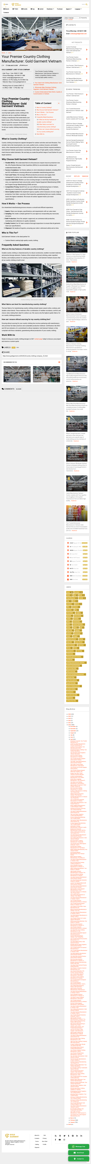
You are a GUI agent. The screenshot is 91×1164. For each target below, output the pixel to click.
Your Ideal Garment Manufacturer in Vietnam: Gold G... (78, 898)
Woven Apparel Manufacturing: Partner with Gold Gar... (77, 1021)
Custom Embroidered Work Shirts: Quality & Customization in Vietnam (47, 93)
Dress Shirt (70, 612)
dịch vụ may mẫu (71, 668)
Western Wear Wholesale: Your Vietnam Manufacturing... (77, 1080)
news (9, 52)
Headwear (50, 9)
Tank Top (69, 630)
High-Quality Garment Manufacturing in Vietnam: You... (78, 872)
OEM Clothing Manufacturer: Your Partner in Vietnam (78, 869)
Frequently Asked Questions (45, 117)
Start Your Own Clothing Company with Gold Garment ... (78, 1042)
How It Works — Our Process (45, 112)
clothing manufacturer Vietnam (75, 662)
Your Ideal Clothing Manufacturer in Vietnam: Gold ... (78, 860)
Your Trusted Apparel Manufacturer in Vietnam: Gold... (78, 951)
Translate (70, 19)
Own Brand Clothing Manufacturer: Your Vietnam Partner (45, 377)
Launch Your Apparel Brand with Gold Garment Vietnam (78, 883)
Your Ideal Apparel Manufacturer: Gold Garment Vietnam (78, 835)
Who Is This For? (42, 115)
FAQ (45, 1135)
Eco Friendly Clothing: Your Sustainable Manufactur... (77, 1109)
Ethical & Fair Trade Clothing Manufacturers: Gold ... (77, 1074)
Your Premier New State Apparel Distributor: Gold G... (78, 844)
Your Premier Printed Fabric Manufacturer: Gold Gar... (77, 1053)
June (71, 737)
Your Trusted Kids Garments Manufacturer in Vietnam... (77, 800)
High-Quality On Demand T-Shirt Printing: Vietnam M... (78, 785)
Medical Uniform (71, 639)
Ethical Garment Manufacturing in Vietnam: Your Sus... (78, 910)
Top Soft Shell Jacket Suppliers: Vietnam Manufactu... (78, 753)
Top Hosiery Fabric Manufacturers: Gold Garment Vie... (78, 821)
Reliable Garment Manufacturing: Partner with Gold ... (78, 963)
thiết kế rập (70, 697)
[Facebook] (55, 1140)
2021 (69, 722)
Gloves (68, 648)
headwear (77, 633)
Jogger (75, 636)
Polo (80, 595)
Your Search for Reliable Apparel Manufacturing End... (78, 933)
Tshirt (68, 595)
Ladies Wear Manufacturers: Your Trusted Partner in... (78, 803)
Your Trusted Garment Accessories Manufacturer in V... (78, 939)
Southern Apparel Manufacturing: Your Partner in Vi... (78, 1062)
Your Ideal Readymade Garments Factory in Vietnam (78, 880)
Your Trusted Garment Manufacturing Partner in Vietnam (78, 901)
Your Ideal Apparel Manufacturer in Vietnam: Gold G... (78, 916)
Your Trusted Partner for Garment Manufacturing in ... (78, 948)
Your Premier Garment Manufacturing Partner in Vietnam (78, 927)
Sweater (76, 618)
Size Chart (44, 1141)
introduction (76, 621)
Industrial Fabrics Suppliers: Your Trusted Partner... (78, 1095)
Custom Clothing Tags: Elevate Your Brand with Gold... (77, 1045)
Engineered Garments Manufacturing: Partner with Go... (78, 829)
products (69, 604)
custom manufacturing (73, 665)
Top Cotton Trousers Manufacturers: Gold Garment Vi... (78, 1112)
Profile (44, 1144)
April (71, 739)
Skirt (68, 607)
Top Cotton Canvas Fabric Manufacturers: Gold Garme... (77, 765)
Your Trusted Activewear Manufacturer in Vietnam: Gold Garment (74, 514)
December (73, 726)
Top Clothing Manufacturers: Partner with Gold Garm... (77, 986)
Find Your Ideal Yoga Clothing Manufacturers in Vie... (77, 1039)
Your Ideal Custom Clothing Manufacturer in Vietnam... (77, 977)
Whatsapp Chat (80, 1146)
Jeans (68, 636)
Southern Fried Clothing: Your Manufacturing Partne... (77, 747)
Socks (68, 627)
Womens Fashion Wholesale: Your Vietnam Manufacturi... (78, 1083)
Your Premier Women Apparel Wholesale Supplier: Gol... (77, 771)
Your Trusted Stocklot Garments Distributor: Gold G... (78, 1015)
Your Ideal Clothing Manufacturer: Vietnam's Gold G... (78, 1106)
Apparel (68, 9)
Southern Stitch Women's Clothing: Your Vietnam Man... (78, 791)
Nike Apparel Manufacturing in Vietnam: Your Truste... (77, 1024)
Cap (33, 9)
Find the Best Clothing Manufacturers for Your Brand (77, 847)
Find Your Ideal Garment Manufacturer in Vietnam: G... (77, 924)
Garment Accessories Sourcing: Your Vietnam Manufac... (78, 809)
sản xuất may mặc (72, 695)
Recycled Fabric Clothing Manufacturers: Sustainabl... (77, 841)
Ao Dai (81, 639)
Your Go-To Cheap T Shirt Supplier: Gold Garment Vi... (77, 1030)
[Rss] (56, 1136)
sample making (71, 689)
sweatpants (70, 692)
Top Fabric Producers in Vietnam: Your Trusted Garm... (78, 892)
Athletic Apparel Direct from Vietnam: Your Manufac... (77, 794)
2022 (69, 720)
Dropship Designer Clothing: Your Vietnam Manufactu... (78, 750)
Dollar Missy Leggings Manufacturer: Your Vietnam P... (77, 780)
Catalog (37, 1144)
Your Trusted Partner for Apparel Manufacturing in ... (78, 980)
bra (76, 609)
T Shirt (16, 9)
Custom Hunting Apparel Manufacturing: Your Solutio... (77, 777)
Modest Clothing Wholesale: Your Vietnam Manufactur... (78, 1065)
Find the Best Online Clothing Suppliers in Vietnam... (77, 1089)
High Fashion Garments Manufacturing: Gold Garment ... (78, 989)
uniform (69, 633)
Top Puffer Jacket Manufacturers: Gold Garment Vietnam (78, 762)
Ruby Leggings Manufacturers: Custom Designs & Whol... (77, 806)
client (68, 621)
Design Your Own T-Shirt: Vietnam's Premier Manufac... (77, 774)
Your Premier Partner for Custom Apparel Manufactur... (78, 919)
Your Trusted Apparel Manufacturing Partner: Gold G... (78, 983)
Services (69, 609)
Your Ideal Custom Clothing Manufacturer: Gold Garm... (77, 998)
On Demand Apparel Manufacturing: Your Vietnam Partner (77, 854)
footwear (75, 607)
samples (77, 592)
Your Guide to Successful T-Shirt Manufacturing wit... (78, 907)
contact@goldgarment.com (78, 33)
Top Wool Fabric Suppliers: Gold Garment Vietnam (78, 1086)
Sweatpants (70, 651)
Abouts (7, 9)
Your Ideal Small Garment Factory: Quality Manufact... (78, 966)
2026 (69, 714)
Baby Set (69, 642)
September (73, 730)
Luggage (77, 9)
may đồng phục (71, 598)
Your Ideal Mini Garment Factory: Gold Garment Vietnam (78, 957)
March (72, 1118)
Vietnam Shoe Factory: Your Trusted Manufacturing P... (77, 1027)
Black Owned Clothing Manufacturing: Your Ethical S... (77, 857)
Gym (74, 601)
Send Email (80, 1152)
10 (69, 506)
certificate (69, 659)
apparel (69, 615)
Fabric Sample (71, 645)
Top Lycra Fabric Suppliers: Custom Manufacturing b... (77, 815)
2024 (69, 718)
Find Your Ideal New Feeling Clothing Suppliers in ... (77, 863)
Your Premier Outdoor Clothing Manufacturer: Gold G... (77, 1051)
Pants (75, 648)
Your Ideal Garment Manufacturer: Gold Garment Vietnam (78, 878)
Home (3, 52)
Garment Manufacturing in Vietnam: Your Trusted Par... (77, 936)
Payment (37, 1147)
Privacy (44, 1138)
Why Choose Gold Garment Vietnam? (47, 110)
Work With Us (40, 134)
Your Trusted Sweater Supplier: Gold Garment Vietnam (77, 759)
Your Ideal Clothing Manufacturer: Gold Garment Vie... (78, 812)
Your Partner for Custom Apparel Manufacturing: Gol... (78, 1115)
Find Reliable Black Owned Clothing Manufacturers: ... (77, 1048)
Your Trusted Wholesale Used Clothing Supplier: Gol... (77, 1103)
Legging (78, 612)
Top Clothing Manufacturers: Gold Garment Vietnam (78, 838)
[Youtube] (60, 1140)
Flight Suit (80, 645)
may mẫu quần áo (72, 680)
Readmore (74, 261)
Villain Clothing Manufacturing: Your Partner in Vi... (77, 832)
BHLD (68, 624)
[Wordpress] (60, 1136)
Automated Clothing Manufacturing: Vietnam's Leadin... (78, 826)
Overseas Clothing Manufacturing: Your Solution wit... (78, 1100)
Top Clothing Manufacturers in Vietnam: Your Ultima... (77, 895)
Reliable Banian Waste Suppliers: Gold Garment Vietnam (78, 945)
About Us (37, 1135)
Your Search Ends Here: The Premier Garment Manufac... (77, 971)
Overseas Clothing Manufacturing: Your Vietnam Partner (78, 1097)
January (72, 1122)
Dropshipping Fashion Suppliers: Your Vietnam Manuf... (78, 1092)
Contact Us (80, 1159)
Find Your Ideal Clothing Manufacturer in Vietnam (76, 788)
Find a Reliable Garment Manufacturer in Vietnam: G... (77, 866)
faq (75, 595)
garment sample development (75, 674)
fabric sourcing (71, 671)
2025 (69, 716)
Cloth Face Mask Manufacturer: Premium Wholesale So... (77, 744)
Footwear (60, 9)
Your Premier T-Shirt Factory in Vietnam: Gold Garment (76, 247)
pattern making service (73, 686)
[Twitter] (64, 1136)
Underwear (70, 653)
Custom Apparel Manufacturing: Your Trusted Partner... (78, 824)
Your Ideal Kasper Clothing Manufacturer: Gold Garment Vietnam (14, 376)
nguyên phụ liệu (71, 683)
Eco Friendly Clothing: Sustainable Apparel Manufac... (78, 1068)
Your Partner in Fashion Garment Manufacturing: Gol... (78, 968)
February (72, 1120)
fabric (75, 627)
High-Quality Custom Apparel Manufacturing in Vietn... (77, 889)
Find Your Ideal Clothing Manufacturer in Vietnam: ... (77, 756)
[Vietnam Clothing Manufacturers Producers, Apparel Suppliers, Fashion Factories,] (16, 5)
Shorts (77, 604)
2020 (69, 724)
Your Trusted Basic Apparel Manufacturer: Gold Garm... (77, 974)
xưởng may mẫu (71, 700)
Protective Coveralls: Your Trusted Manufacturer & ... (78, 741)
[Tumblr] (68, 1136)
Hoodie (25, 9)
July (71, 735)
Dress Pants (77, 615)
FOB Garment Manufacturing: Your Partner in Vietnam (78, 922)
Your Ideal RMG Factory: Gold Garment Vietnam (77, 942)
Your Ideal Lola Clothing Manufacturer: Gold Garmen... (77, 782)
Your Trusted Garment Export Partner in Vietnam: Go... (77, 904)
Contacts (6, 12)
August (72, 733)
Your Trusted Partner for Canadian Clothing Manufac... (78, 1077)
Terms (37, 1141)
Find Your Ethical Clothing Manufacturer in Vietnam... (76, 875)
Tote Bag (79, 651)
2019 (69, 1124)
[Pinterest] (73, 1136)
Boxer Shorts (78, 642)
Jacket (41, 9)
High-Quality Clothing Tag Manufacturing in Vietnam (76, 1033)
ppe (81, 627)
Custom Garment (78, 624)
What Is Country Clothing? (44, 107)
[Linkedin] (77, 1136)
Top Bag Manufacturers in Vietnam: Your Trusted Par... (78, 797)
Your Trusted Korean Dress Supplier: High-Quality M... (77, 1071)
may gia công (70, 677)
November (73, 728)
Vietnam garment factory (74, 656)
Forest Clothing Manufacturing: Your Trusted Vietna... (77, 818)
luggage (77, 630)
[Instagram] (64, 1140)
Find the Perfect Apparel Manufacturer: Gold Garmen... (77, 1004)
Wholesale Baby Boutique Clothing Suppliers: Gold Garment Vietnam (44, 88)
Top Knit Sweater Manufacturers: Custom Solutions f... (78, 1059)
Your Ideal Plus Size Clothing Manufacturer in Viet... (77, 930)
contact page (38, 339)
